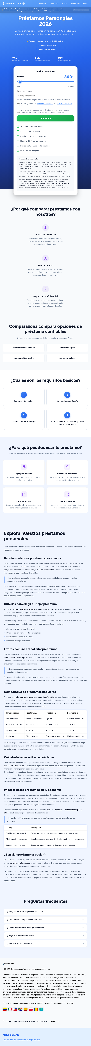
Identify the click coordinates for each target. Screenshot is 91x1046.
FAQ (84, 4)
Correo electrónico (24, 91)
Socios (64, 4)
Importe (20, 76)
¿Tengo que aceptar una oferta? (21, 935)
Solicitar (42, 4)
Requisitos (75, 4)
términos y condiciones (45, 104)
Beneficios (54, 4)
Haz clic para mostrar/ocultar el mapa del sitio (21, 1039)
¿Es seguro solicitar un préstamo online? (25, 912)
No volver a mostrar (81, 10)
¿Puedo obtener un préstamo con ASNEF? (25, 920)
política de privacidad (64, 104)
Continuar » (45, 118)
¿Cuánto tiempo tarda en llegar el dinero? (25, 927)
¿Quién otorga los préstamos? (20, 943)
